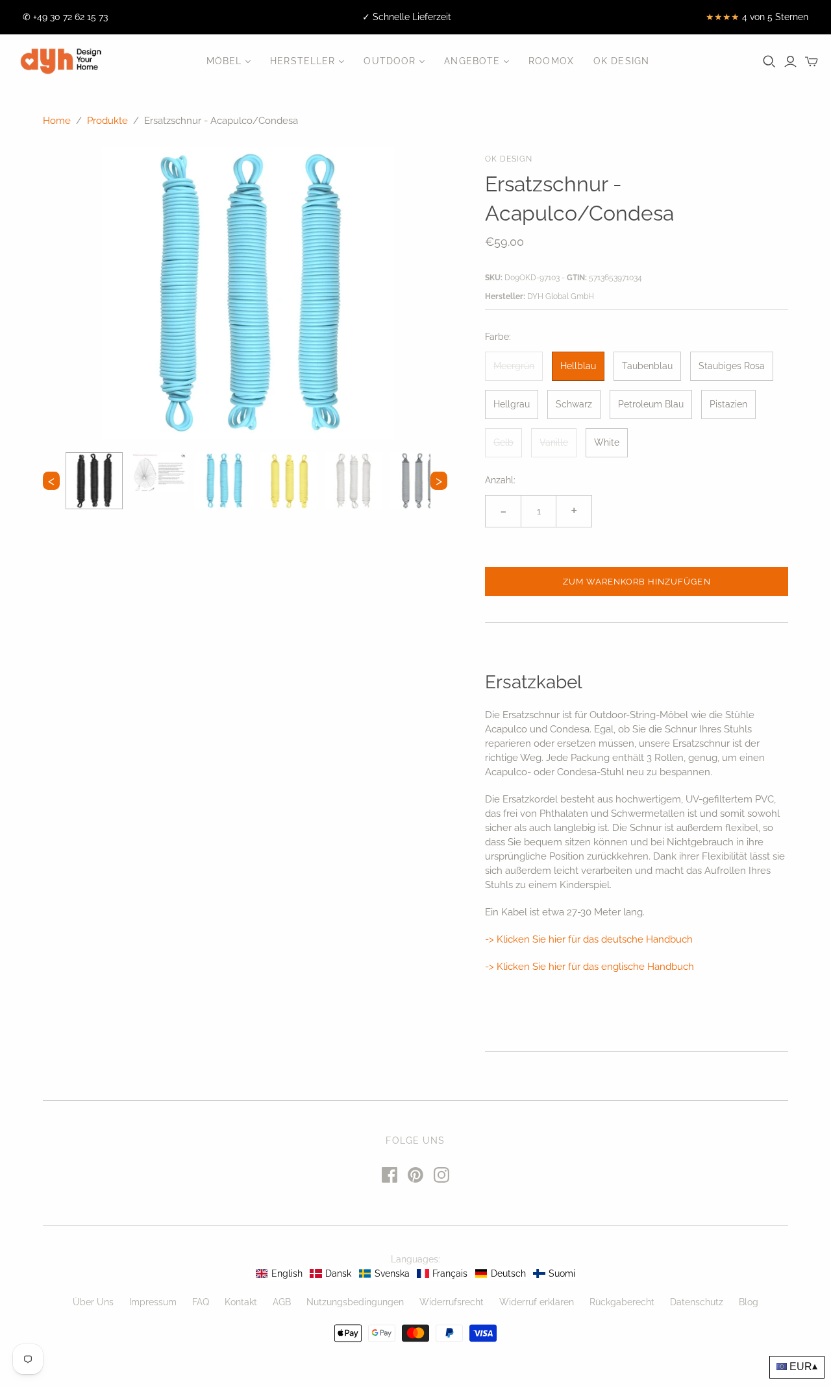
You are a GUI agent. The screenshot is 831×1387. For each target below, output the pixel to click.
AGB (282, 1302)
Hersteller (302, 61)
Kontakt (241, 1302)
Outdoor (390, 61)
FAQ (200, 1302)
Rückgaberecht (621, 1302)
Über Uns (93, 1302)
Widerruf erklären (536, 1302)
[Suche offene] (769, 61)
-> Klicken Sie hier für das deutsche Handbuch (589, 939)
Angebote (472, 61)
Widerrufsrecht (451, 1302)
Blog (748, 1302)
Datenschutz (696, 1302)
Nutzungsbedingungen (355, 1302)
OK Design (621, 61)
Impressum (153, 1302)
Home (57, 121)
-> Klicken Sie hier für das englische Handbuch (589, 966)
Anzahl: (500, 480)
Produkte (107, 121)
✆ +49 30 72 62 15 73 (65, 17)
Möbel (224, 61)
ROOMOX (551, 61)
